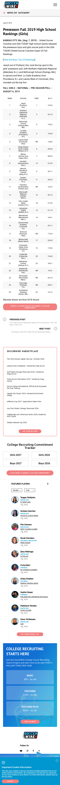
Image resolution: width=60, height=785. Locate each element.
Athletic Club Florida (29, 516)
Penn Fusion (25, 543)
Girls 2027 (15, 454)
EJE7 (22, 624)
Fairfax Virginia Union (29, 583)
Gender (16, 490)
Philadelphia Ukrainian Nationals (34, 597)
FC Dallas (24, 556)
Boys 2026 (44, 463)
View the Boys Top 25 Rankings (19, 59)
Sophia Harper (26, 592)
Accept (10, 781)
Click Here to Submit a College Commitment (30, 473)
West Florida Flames (28, 529)
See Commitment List (30, 634)
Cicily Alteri (25, 565)
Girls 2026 (44, 454)
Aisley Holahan (26, 578)
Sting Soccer (25, 610)
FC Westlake (25, 502)
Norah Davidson (27, 538)
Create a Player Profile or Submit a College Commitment (30, 307)
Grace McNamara (27, 619)
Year (27, 490)
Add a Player (30, 722)
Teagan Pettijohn (27, 497)
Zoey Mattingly (26, 551)
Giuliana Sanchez (27, 511)
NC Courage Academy (28, 570)
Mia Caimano (26, 524)
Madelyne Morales (28, 605)
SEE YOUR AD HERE (30, 431)
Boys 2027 (15, 463)
